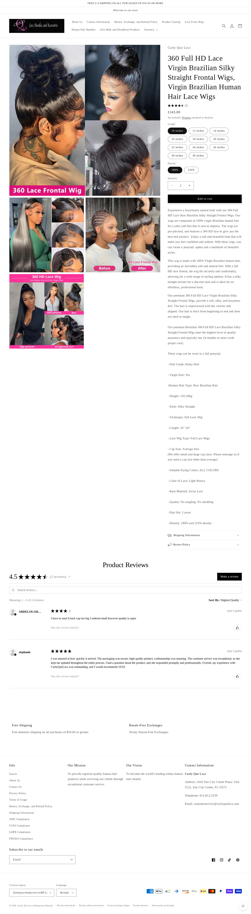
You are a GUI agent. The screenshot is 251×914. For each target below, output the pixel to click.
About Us (14, 780)
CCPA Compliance (19, 825)
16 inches (177, 139)
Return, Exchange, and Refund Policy (30, 806)
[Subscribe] (71, 859)
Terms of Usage (18, 799)
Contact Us (15, 787)
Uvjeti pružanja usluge (118, 905)
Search (13, 774)
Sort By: (214, 600)
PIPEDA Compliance (21, 838)
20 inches (219, 139)
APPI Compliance (19, 819)
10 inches (177, 130)
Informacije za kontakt (163, 905)
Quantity (172, 178)
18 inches (198, 139)
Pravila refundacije (66, 905)
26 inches (219, 147)
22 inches (177, 147)
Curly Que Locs (25, 905)
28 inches (177, 155)
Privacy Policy (17, 793)
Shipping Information (21, 812)
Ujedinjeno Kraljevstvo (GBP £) (30, 892)
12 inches (198, 130)
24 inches (198, 147)
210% (191, 170)
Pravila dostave (140, 905)
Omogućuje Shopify (43, 905)
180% (175, 170)
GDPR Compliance (20, 832)
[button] (150, 30)
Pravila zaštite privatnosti (91, 905)
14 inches (219, 130)
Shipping (186, 117)
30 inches (198, 155)
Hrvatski (64, 892)
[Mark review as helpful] (237, 628)
